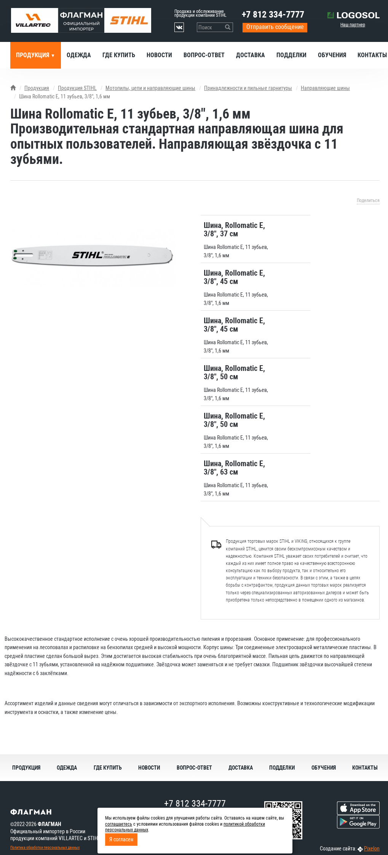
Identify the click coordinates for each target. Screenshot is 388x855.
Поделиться (368, 200)
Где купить (118, 55)
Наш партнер (352, 24)
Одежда (79, 55)
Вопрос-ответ (204, 55)
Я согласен (121, 839)
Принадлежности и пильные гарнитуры (248, 88)
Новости (159, 55)
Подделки (291, 55)
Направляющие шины (325, 88)
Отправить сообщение (275, 26)
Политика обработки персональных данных (45, 847)
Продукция (33, 55)
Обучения (332, 55)
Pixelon (372, 848)
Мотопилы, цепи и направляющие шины (150, 88)
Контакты (365, 768)
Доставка (250, 55)
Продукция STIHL (77, 88)
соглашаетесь (118, 824)
